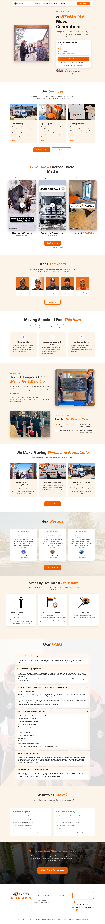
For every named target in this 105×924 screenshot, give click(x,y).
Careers (62, 3)
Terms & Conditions (68, 919)
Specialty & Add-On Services (41, 902)
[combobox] (75, 49)
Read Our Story (52, 302)
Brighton (62, 898)
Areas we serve (47, 3)
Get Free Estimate (52, 870)
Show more (24, 547)
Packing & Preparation (41, 898)
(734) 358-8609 (78, 65)
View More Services (62, 150)
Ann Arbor (61, 895)
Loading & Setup (42, 900)
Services (37, 3)
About (56, 3)
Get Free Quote (72, 59)
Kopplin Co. (85, 919)
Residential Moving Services (42, 895)
